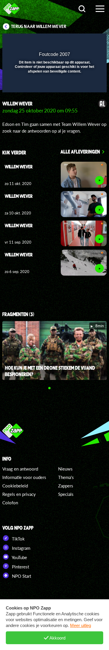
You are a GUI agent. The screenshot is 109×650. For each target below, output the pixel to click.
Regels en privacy (19, 494)
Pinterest (20, 566)
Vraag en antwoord (20, 468)
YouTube (19, 557)
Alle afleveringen (80, 151)
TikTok (18, 538)
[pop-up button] (75, 41)
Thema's (66, 477)
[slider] (53, 85)
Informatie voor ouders (24, 477)
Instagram (20, 548)
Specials (66, 494)
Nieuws (65, 468)
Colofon (10, 502)
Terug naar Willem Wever (38, 26)
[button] (87, 41)
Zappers (65, 485)
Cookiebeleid (15, 485)
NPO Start (21, 576)
